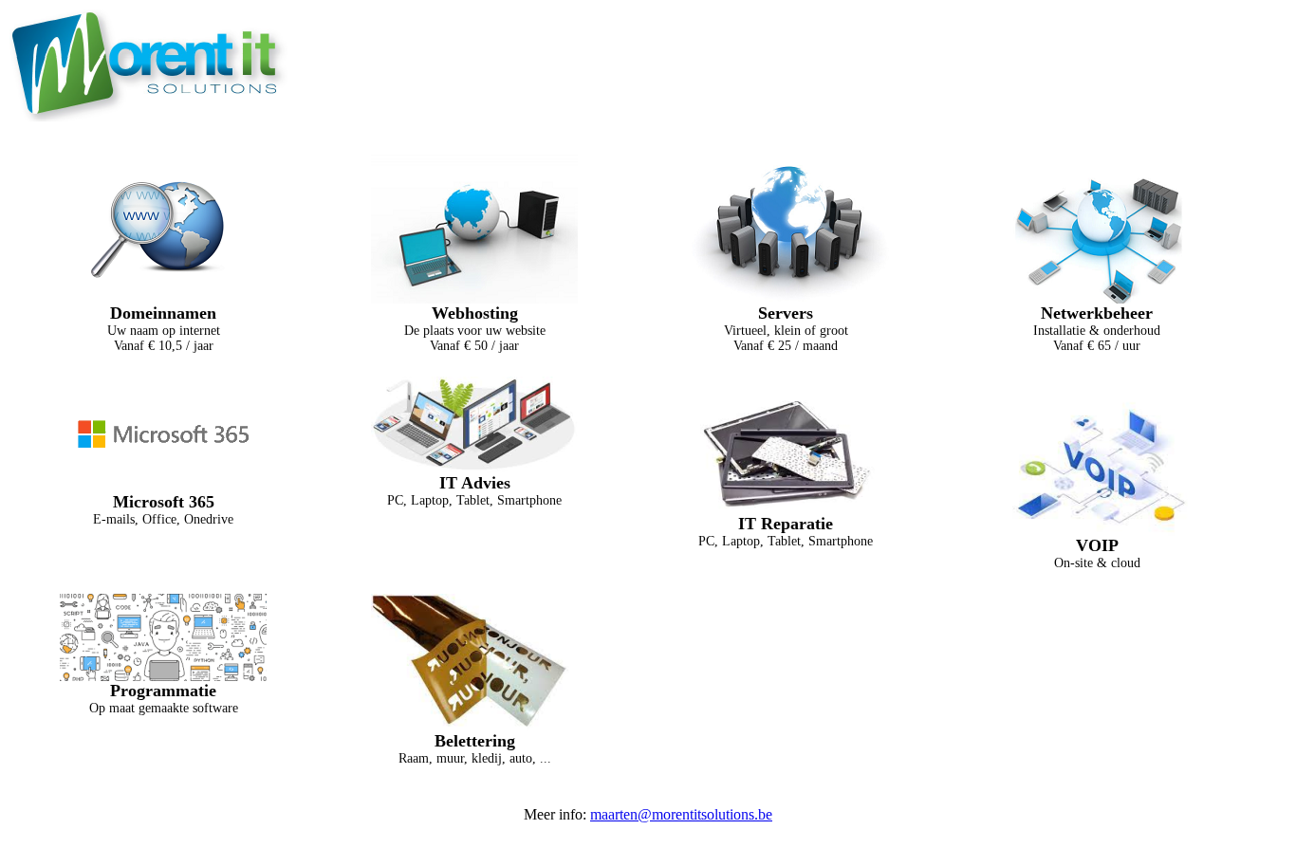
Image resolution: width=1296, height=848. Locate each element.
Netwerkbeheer (1097, 313)
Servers (785, 313)
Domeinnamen (163, 313)
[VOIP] (1096, 531)
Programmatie (163, 690)
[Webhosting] (474, 298)
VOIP (1097, 545)
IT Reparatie (785, 523)
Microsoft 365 (163, 501)
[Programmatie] (163, 676)
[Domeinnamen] (163, 298)
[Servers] (785, 298)
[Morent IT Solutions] (148, 118)
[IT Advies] (474, 468)
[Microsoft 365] (163, 487)
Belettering (475, 740)
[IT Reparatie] (785, 509)
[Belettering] (474, 726)
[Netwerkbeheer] (1096, 298)
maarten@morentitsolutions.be (681, 814)
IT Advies (474, 482)
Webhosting (475, 313)
